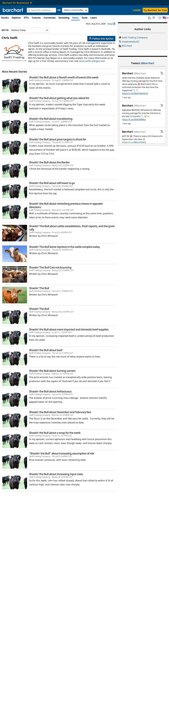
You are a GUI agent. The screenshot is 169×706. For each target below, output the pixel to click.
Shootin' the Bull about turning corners (52, 370)
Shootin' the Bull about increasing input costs (56, 474)
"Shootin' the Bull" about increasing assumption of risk (61, 453)
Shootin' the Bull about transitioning (50, 118)
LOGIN (136, 10)
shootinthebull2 (130, 41)
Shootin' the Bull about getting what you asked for (59, 98)
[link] (111, 23)
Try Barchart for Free (155, 10)
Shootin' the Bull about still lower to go (52, 183)
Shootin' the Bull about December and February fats (60, 412)
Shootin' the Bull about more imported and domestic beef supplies (68, 329)
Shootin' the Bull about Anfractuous (50, 391)
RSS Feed (127, 45)
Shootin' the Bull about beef (45, 350)
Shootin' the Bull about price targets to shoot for (57, 139)
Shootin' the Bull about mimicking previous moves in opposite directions (66, 205)
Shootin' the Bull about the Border (49, 162)
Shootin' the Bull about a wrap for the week (55, 432)
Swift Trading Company (135, 37)
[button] (165, 18)
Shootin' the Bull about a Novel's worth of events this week (63, 77)
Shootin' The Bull (39, 288)
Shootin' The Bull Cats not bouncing (50, 267)
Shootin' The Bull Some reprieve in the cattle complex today (64, 246)
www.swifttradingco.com (92, 61)
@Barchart (147, 63)
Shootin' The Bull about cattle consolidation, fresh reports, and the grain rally (72, 227)
